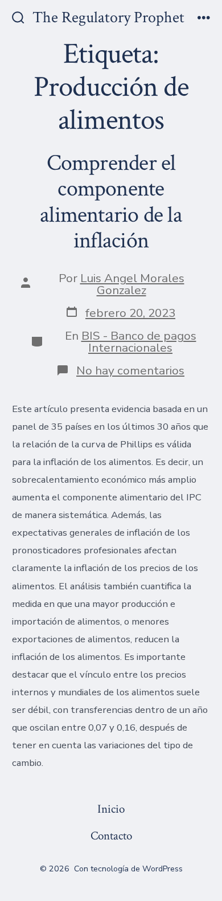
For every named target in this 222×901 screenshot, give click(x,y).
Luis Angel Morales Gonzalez (132, 284)
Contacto (111, 835)
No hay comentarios (130, 370)
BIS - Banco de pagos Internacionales (138, 342)
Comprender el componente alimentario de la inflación (111, 202)
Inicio (111, 809)
